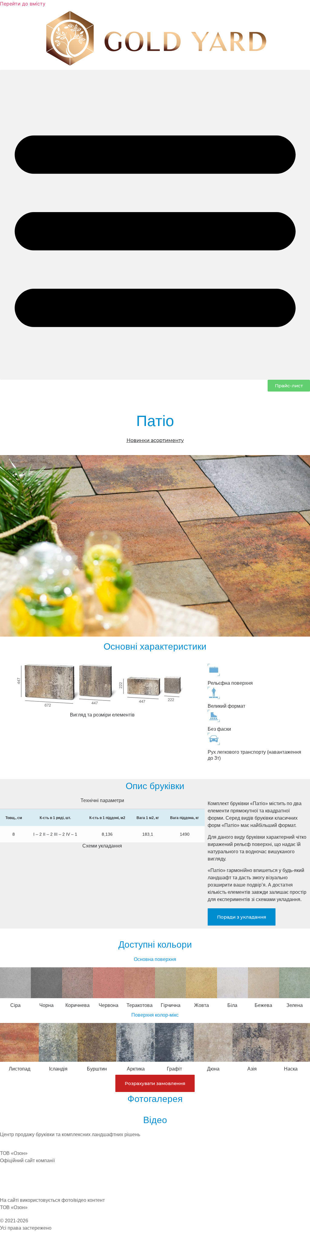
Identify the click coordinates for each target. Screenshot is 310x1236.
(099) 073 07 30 (17, 1181)
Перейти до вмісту (22, 4)
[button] (155, 225)
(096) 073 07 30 (17, 1188)
